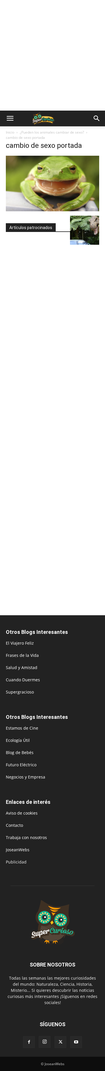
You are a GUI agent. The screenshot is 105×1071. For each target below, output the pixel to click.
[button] (10, 118)
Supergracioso (20, 692)
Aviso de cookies (22, 813)
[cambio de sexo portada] (52, 209)
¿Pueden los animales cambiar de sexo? (52, 132)
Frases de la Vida (22, 655)
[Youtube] (76, 1042)
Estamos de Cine (22, 728)
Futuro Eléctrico (21, 764)
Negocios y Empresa (25, 777)
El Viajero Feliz (20, 643)
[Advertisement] (52, 55)
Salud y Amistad (21, 667)
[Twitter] (60, 1042)
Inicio (10, 132)
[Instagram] (44, 1042)
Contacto (14, 825)
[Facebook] (29, 1042)
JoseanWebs (17, 849)
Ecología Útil (18, 740)
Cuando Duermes (23, 679)
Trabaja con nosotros (26, 837)
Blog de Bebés (20, 752)
